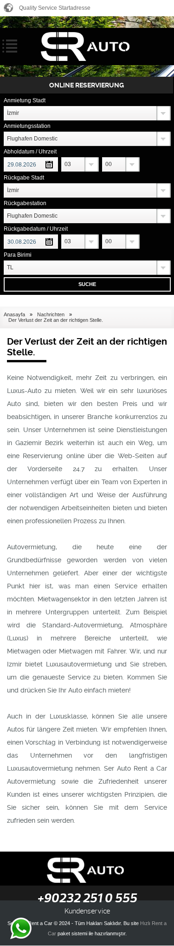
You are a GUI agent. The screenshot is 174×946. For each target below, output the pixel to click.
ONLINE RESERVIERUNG (86, 85)
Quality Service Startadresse (54, 8)
